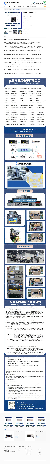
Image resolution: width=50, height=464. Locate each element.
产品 (9, 6)
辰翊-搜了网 (16, 446)
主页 (5, 9)
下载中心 (23, 6)
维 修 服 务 (10, 9)
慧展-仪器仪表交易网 (27, 446)
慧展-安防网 (31, 446)
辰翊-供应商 (20, 446)
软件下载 (39, 453)
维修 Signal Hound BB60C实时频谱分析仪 (19, 426)
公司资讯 (19, 6)
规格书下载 (39, 452)
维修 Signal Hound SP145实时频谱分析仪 (8, 426)
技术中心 (15, 6)
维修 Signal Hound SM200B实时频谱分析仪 (41, 426)
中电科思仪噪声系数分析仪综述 (40, 431)
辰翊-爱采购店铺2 (13, 446)
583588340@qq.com (40, 3)
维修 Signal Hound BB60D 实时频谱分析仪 (30, 426)
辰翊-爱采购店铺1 (8, 446)
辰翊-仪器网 (23, 446)
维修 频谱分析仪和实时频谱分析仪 (16, 9)
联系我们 (28, 6)
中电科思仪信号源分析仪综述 (18, 431)
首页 (4, 6)
